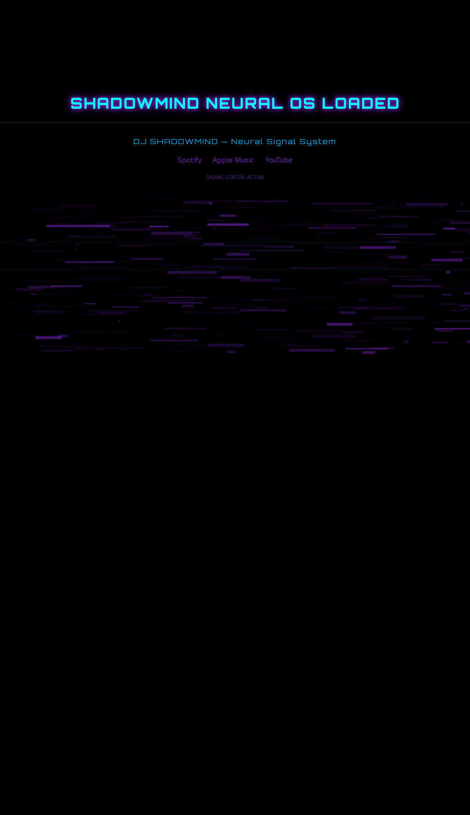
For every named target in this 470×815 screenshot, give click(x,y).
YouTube (278, 159)
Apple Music (233, 159)
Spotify (189, 159)
